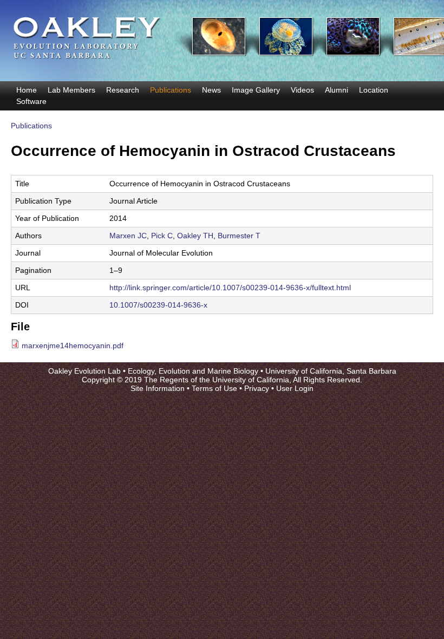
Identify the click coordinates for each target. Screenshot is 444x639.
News (211, 90)
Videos (302, 90)
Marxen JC (128, 235)
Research (122, 90)
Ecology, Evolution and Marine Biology (193, 371)
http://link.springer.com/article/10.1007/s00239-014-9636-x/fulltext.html (230, 287)
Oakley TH (195, 235)
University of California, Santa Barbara (330, 371)
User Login (295, 388)
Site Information (157, 388)
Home (26, 90)
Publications (170, 90)
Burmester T (239, 235)
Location (373, 90)
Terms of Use (214, 388)
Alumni (336, 90)
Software (31, 101)
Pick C (162, 235)
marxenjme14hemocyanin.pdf (72, 345)
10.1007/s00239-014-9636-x (158, 305)
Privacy (256, 388)
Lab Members (71, 90)
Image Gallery (256, 90)
